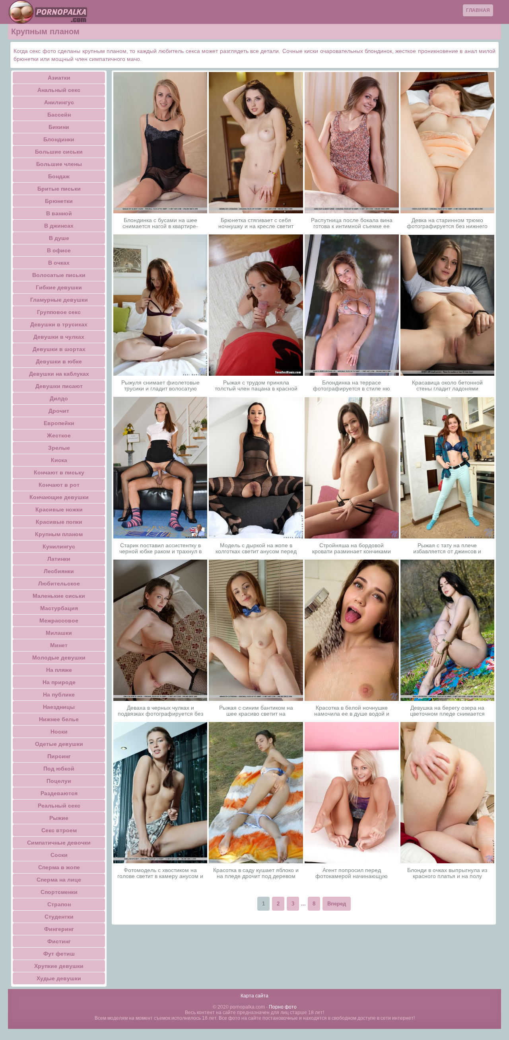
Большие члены (59, 164)
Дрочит (59, 411)
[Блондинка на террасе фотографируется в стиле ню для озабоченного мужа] (352, 305)
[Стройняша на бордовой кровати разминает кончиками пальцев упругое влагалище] (352, 468)
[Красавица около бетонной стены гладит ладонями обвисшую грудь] (447, 305)
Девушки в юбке (59, 361)
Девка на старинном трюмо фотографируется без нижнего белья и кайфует (447, 223)
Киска (59, 460)
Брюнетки (59, 201)
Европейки (59, 423)
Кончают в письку (59, 472)
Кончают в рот (59, 485)
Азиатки (59, 77)
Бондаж (59, 176)
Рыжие (58, 818)
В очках (59, 263)
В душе (59, 238)
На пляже (59, 670)
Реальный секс (59, 805)
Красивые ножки (59, 509)
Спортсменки (59, 892)
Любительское (59, 583)
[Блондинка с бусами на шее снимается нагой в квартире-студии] (160, 142)
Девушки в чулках (58, 337)
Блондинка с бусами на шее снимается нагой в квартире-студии (160, 223)
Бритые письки (59, 188)
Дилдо (59, 398)
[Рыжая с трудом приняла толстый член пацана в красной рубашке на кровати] (256, 305)
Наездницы (59, 707)
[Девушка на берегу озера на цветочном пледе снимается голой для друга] (447, 630)
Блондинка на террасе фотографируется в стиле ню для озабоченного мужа (351, 386)
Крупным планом (59, 534)
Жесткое (59, 435)
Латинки (58, 559)
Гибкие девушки (59, 287)
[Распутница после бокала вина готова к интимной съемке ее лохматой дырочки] (352, 142)
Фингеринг (59, 929)
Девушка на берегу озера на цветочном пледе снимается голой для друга (447, 711)
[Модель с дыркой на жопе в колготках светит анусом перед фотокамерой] (256, 468)
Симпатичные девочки (59, 842)
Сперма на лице (59, 879)
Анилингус (59, 102)
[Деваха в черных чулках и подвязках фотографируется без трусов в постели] (160, 630)
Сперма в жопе (59, 867)
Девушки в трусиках (58, 324)
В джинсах (59, 225)
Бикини (59, 127)
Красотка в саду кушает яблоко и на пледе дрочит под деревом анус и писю (256, 873)
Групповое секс (59, 312)
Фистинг (59, 941)
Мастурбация (59, 608)
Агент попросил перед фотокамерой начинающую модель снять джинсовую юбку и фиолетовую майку (351, 873)
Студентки (59, 916)
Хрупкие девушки (59, 966)
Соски (59, 855)
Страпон (59, 904)
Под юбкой (58, 768)
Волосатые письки (58, 275)
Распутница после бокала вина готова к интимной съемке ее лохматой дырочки (351, 223)
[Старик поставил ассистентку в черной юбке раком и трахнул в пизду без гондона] (160, 468)
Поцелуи (59, 781)
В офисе (59, 250)
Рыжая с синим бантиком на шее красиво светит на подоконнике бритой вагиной (256, 711)
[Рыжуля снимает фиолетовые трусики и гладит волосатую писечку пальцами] (160, 305)
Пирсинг (59, 756)
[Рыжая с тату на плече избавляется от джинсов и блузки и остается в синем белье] (447, 468)
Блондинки (58, 139)
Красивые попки (59, 522)
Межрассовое (58, 620)
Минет (59, 645)
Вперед (336, 904)
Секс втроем (59, 830)
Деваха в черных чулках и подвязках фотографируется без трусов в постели (160, 711)
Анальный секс (58, 90)
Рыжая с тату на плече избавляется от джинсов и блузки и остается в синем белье (447, 548)
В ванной (59, 213)
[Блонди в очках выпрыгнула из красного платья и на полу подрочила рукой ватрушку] (447, 792)
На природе (59, 682)
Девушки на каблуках (59, 374)
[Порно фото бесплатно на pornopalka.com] (47, 12)
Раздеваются (59, 793)
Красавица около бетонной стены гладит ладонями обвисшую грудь (447, 386)
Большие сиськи (59, 151)
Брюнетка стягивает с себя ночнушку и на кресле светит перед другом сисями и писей (256, 223)
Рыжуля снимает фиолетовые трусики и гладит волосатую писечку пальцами (160, 386)
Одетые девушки (59, 744)
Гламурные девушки (59, 300)
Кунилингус (59, 546)
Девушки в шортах (59, 349)
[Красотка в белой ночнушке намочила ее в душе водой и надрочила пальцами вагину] (352, 630)
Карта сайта (254, 996)
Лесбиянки (59, 571)
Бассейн (59, 114)
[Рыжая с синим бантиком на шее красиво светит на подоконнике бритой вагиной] (256, 630)
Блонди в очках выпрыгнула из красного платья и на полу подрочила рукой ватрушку (447, 873)
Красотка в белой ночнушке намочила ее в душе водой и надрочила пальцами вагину (351, 711)
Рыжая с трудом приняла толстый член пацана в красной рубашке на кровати (256, 386)
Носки (59, 731)
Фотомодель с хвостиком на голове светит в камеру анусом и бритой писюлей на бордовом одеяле (160, 873)
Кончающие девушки (59, 497)
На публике (59, 694)
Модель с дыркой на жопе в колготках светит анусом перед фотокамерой (256, 548)
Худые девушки (59, 978)
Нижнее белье (59, 719)
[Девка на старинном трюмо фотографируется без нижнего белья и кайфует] (447, 142)
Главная (478, 10)
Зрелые (59, 448)
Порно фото (283, 1007)
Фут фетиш (59, 953)
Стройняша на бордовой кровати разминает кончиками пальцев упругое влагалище (351, 548)
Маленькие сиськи (59, 596)
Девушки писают (59, 386)
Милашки (59, 633)
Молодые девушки (58, 657)
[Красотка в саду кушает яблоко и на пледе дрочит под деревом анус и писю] (256, 792)
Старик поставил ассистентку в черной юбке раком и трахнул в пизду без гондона (160, 548)
